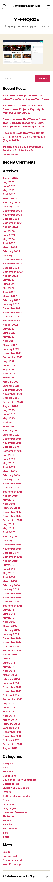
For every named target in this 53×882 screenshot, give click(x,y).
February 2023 (11, 300)
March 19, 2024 (41, 26)
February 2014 (11, 679)
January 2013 (11, 727)
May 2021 (8, 369)
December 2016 (12, 544)
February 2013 (11, 723)
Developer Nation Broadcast (19, 779)
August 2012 (10, 748)
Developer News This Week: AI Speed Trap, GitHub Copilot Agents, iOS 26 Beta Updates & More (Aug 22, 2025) (25, 123)
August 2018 (10, 495)
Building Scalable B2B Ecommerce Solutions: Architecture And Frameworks (23, 150)
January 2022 (11, 349)
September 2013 (12, 699)
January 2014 (11, 683)
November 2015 (12, 597)
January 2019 (11, 479)
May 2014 (8, 666)
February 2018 (11, 508)
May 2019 (8, 463)
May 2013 (8, 711)
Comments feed (12, 860)
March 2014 (10, 674)
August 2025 (10, 178)
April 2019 (9, 467)
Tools (6, 836)
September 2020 (13, 402)
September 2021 (12, 357)
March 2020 (10, 426)
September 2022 (13, 320)
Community (10, 775)
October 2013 (11, 695)
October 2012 (11, 740)
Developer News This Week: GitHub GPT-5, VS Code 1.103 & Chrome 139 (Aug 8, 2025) (24, 137)
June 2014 (9, 662)
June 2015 (9, 613)
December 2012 (12, 731)
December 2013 (12, 687)
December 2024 (12, 210)
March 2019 (10, 471)
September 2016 (12, 556)
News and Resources (15, 812)
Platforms (8, 816)
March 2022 (10, 345)
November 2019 (12, 442)
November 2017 (12, 516)
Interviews (9, 804)
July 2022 (8, 328)
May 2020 (9, 418)
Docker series (11, 783)
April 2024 (9, 243)
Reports (7, 820)
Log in (6, 852)
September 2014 (12, 650)
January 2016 (11, 589)
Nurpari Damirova (19, 26)
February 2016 (11, 585)
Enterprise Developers (16, 787)
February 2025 (11, 202)
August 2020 (10, 406)
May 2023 (9, 288)
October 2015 (11, 601)
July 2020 (9, 410)
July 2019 (8, 455)
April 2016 (9, 577)
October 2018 (11, 487)
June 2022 (9, 332)
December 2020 (12, 389)
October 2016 (11, 552)
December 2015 (12, 593)
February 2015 (11, 630)
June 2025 (9, 186)
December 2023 (12, 259)
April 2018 (9, 503)
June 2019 (9, 459)
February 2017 (11, 536)
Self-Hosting (10, 828)
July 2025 (9, 182)
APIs (5, 767)
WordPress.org (12, 864)
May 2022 (8, 336)
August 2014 (10, 654)
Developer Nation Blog (27, 5)
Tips (5, 832)
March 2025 (10, 198)
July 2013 (8, 703)
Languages (9, 808)
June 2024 (9, 235)
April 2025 (9, 194)
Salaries (7, 824)
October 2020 (11, 398)
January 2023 (11, 304)
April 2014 (9, 670)
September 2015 (12, 605)
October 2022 (11, 316)
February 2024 (11, 251)
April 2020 (9, 422)
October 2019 (11, 446)
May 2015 (8, 617)
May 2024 (9, 239)
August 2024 (10, 226)
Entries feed (10, 856)
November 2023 (12, 263)
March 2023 (10, 296)
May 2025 (9, 190)
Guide (6, 800)
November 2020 (12, 393)
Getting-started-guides (16, 796)
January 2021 (11, 385)
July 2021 (8, 361)
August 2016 (10, 560)
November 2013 (12, 691)
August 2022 (10, 324)
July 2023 (9, 279)
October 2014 (11, 646)
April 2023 (9, 292)
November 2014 (12, 642)
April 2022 (9, 341)
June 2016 (9, 569)
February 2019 (11, 475)
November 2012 (12, 736)
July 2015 (8, 609)
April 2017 (9, 532)
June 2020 (9, 414)
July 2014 (8, 658)
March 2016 (10, 581)
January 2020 (11, 434)
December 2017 (12, 512)
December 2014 (12, 638)
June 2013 (9, 707)
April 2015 (9, 622)
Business (8, 771)
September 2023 (13, 271)
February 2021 (11, 381)
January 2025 (11, 206)
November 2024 (12, 214)
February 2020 (11, 430)
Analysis (8, 763)
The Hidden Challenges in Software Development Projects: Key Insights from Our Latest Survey (23, 109)
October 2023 (11, 267)
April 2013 (9, 715)
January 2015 (11, 634)
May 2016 (8, 573)
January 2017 (11, 540)
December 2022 (12, 308)
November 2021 (12, 353)
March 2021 (10, 377)
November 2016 (12, 548)
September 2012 (12, 744)
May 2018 (8, 499)
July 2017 (8, 524)
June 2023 (9, 284)
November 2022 (12, 312)
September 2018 (12, 491)
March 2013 (10, 719)
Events (7, 792)
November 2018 (12, 483)
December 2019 (12, 438)
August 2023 (10, 275)
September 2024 (13, 222)
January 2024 (11, 255)
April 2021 (9, 373)
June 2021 (9, 365)
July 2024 (9, 231)
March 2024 (10, 247)
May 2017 (8, 528)
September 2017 (12, 520)
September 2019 (12, 450)
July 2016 (8, 565)
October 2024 (11, 218)
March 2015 (10, 626)
